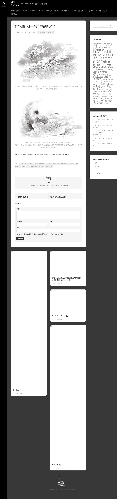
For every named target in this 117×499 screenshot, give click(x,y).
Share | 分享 (65, 11)
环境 (105, 94)
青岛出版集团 (102, 102)
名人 (27, 166)
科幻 (111, 94)
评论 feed (97, 170)
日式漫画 (102, 89)
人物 (76, 163)
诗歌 (103, 98)
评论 (18, 209)
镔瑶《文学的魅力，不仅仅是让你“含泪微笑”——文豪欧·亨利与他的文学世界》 (68, 279)
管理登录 (14, 14)
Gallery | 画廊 (41, 32)
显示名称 (19, 221)
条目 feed (97, 166)
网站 (17, 227)
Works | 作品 (15, 11)
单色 (23, 166)
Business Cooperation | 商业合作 (33, 11)
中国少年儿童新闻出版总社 (65, 163)
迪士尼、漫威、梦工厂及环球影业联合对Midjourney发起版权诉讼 (103, 133)
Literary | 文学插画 (39, 163)
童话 (95, 96)
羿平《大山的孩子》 (58, 465)
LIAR (34, 32)
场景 (47, 166)
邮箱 (51, 221)
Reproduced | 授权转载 (102, 60)
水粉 (100, 94)
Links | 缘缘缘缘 (78, 11)
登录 (96, 163)
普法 (108, 89)
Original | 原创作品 (51, 163)
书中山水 (16, 390)
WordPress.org (99, 173)
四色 (110, 79)
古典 (102, 74)
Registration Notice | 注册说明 (97, 11)
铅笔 (98, 100)
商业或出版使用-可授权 (37, 166)
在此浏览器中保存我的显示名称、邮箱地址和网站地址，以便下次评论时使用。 (41, 234)
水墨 (104, 91)
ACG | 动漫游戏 (98, 43)
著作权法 (105, 96)
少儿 (103, 83)
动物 (101, 72)
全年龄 (103, 70)
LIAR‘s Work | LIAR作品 (25, 163)
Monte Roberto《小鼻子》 (61, 316)
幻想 (51, 166)
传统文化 (17, 166)
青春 (108, 103)
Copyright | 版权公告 (52, 11)
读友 (109, 98)
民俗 (98, 91)
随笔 (107, 101)
